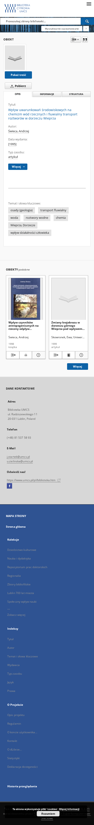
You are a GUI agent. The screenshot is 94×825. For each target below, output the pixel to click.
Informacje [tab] (47, 94)
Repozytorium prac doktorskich (27, 567)
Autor (11, 648)
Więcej (77, 366)
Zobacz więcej (16, 615)
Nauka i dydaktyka (19, 558)
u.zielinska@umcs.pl (20, 461)
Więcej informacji (69, 809)
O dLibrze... (14, 749)
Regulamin (14, 724)
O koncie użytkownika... (22, 732)
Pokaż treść (18, 75)
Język (10, 682)
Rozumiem (48, 814)
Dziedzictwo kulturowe (22, 550)
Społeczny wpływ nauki (22, 602)
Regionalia (14, 576)
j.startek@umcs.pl (18, 457)
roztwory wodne (37, 218)
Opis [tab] (18, 94)
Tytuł (10, 639)
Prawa (11, 691)
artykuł (13, 157)
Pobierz (20, 86)
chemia (61, 218)
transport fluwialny (53, 210)
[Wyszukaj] (87, 21)
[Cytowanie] (85, 39)
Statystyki (13, 758)
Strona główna (16, 527)
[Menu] (89, 3)
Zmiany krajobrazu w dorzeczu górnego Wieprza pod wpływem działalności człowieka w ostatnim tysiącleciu (67, 326)
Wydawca (13, 665)
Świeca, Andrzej (18, 131)
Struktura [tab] (76, 94)
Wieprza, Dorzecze (22, 225)
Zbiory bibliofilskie (19, 584)
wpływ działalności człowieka (29, 233)
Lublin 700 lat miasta (20, 593)
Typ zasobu (14, 674)
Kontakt (12, 741)
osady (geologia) (21, 210)
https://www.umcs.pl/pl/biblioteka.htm (31, 480)
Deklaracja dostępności (22, 767)
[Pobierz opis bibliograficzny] (12, 355)
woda (14, 218)
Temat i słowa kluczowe (22, 656)
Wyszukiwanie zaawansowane (62, 28)
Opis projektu (16, 715)
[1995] (12, 144)
